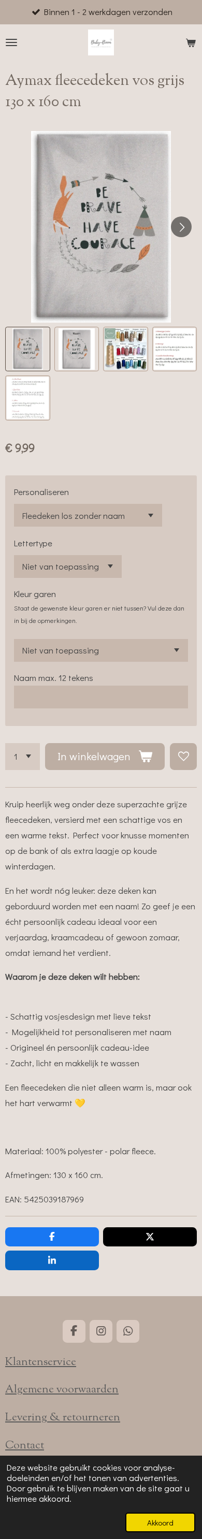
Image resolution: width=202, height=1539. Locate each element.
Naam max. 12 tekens (53, 677)
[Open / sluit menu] (11, 42)
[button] (27, 349)
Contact (24, 1446)
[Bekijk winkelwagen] (190, 42)
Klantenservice (40, 1362)
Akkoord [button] (160, 1522)
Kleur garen (35, 593)
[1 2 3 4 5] (22, 756)
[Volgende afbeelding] (181, 226)
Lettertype (33, 543)
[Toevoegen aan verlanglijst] (183, 756)
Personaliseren (41, 491)
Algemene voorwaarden (62, 1390)
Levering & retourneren (62, 1418)
